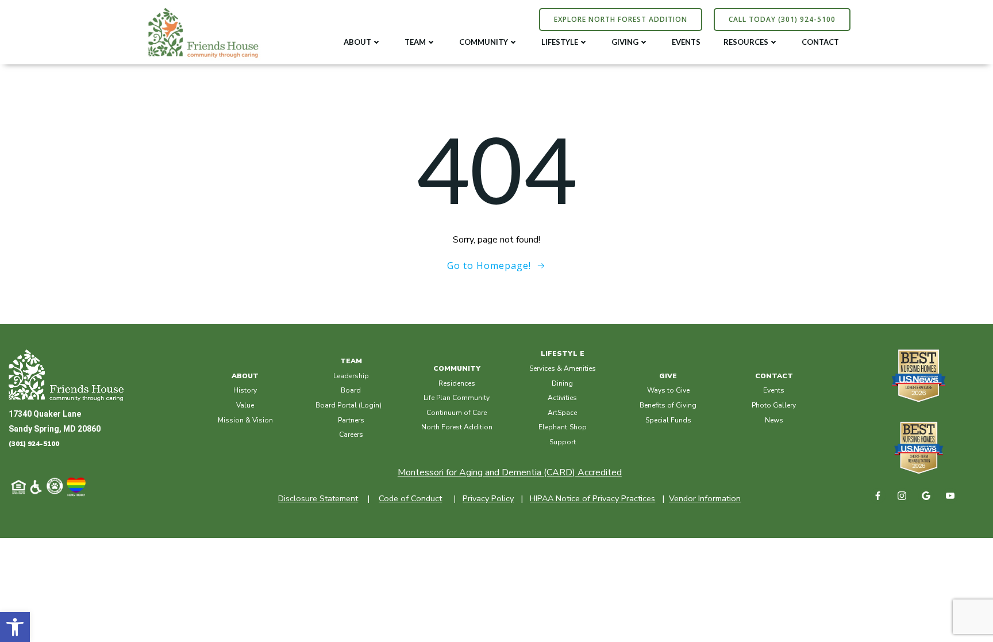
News (774, 420)
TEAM (415, 42)
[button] (15, 627)
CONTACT (820, 42)
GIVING (624, 42)
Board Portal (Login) (348, 405)
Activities (562, 397)
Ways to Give (668, 390)
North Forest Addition (456, 427)
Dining (562, 383)
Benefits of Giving (668, 405)
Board (351, 390)
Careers (351, 434)
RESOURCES (745, 42)
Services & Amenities (562, 368)
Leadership (351, 375)
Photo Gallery (774, 405)
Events (773, 390)
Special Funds (668, 420)
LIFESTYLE (559, 42)
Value (245, 405)
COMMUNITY (483, 42)
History (245, 390)
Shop (578, 427)
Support (562, 442)
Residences (456, 383)
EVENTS (686, 42)
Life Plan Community (457, 397)
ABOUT (357, 42)
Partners (351, 420)
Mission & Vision (245, 420)
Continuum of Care (456, 412)
